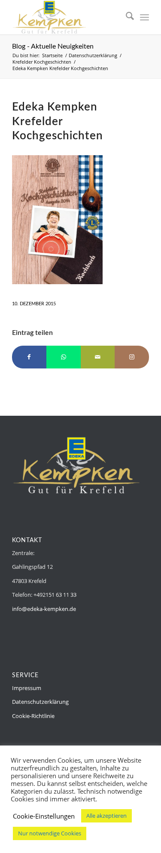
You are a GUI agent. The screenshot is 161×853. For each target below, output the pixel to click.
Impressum (26, 688)
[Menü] (144, 17)
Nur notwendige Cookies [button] (49, 833)
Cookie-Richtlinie (33, 716)
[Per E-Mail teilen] (98, 357)
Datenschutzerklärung (40, 702)
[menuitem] (125, 17)
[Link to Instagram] (132, 357)
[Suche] (125, 17)
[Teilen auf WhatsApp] (63, 357)
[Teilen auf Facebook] (29, 357)
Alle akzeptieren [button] (106, 815)
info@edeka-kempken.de (44, 609)
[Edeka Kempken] (67, 17)
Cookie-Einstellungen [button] (44, 816)
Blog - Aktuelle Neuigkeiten (53, 46)
